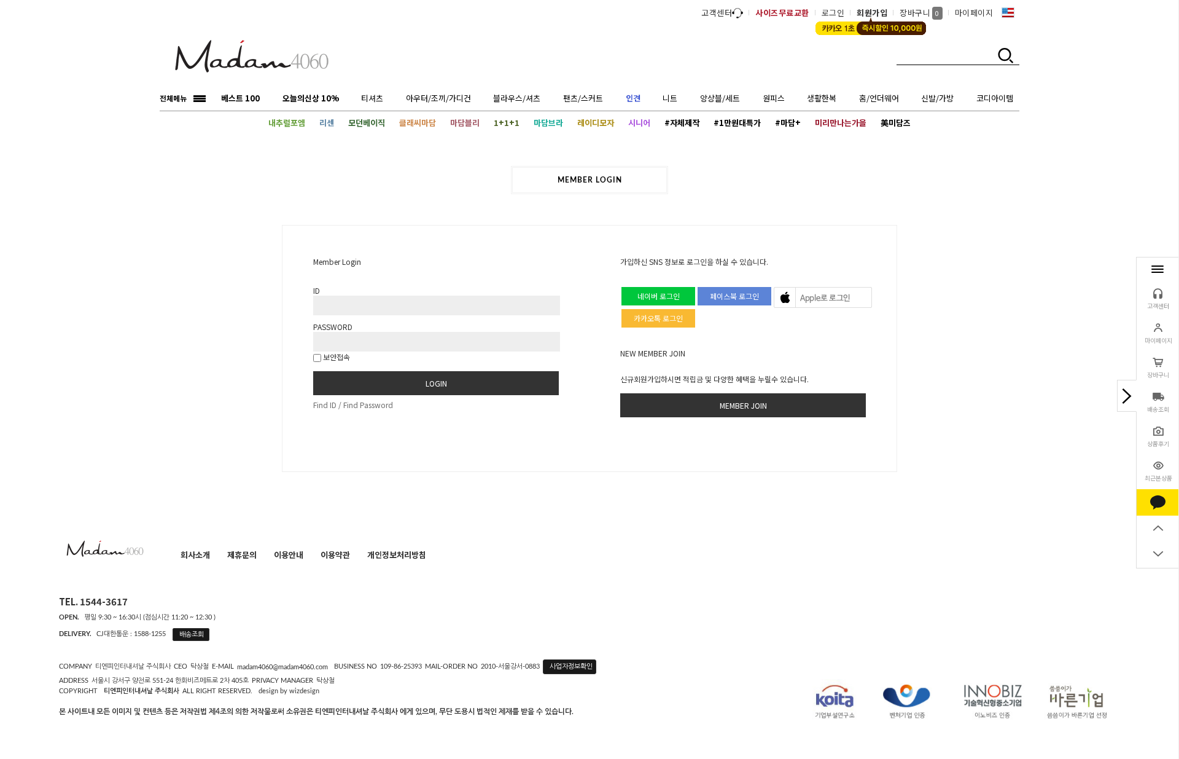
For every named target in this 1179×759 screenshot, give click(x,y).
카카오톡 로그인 (658, 318)
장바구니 (920, 12)
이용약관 (335, 554)
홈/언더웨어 (879, 98)
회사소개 (195, 554)
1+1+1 (506, 122)
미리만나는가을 (840, 122)
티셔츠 (372, 98)
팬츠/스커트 (583, 98)
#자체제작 (681, 122)
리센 (326, 122)
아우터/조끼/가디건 (438, 98)
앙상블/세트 (720, 98)
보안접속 (335, 357)
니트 (670, 98)
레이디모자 (595, 122)
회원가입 (872, 12)
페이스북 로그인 (734, 296)
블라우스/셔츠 (516, 98)
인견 (633, 98)
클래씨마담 (417, 122)
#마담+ (788, 122)
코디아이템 (994, 98)
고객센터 (716, 12)
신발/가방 (937, 98)
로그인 (833, 12)
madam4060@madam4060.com (282, 667)
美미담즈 (896, 122)
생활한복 (821, 98)
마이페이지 (974, 12)
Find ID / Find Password (353, 404)
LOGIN (436, 383)
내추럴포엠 (286, 122)
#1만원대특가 (737, 122)
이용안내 (288, 554)
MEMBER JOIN (743, 405)
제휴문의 (242, 554)
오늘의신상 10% (310, 98)
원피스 (774, 98)
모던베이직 (366, 122)
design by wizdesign (289, 691)
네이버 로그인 (658, 296)
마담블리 (465, 122)
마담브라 (548, 122)
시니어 (639, 122)
